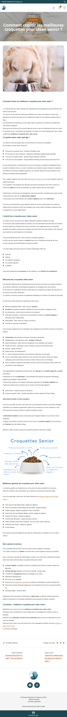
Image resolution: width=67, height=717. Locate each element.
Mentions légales (34, 699)
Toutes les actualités (33, 14)
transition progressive (37, 179)
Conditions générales (34, 701)
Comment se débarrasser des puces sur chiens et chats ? (54, 658)
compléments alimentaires (22, 582)
